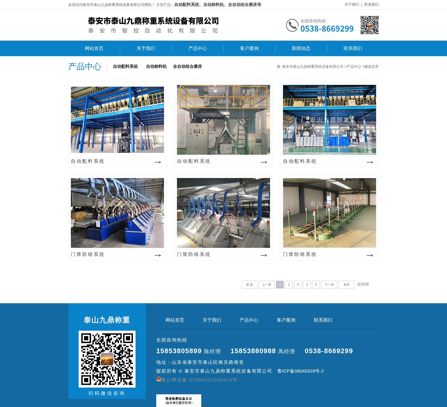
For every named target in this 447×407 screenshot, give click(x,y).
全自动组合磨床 (187, 66)
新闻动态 (301, 48)
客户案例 (249, 48)
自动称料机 (156, 66)
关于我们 (352, 4)
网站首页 (94, 48)
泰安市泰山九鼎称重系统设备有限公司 (313, 66)
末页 (347, 284)
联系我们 (371, 4)
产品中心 (197, 48)
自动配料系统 (125, 66)
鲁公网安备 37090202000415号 (199, 379)
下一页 (329, 284)
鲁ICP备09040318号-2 (300, 371)
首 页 (249, 284)
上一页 (266, 284)
